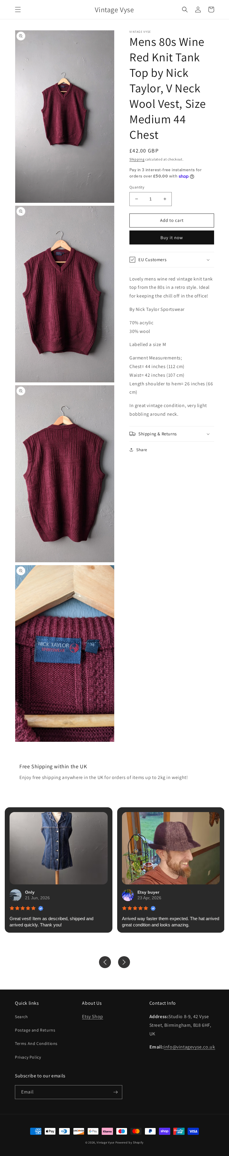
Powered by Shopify (129, 1142)
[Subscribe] (115, 1092)
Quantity (136, 187)
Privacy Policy (28, 1057)
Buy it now (171, 237)
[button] (17, 9)
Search (21, 1016)
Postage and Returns (35, 1030)
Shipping (137, 159)
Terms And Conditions (36, 1043)
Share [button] (141, 449)
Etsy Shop (92, 1016)
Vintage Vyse (105, 1142)
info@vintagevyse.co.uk (189, 1047)
